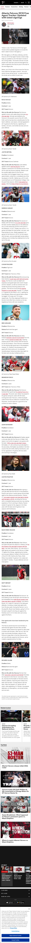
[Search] (26, 2)
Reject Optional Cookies (15, 935)
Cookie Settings (15, 931)
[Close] (29, 909)
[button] (7, 876)
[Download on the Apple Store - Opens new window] (10, 902)
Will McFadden (10, 23)
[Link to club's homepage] (3, 2)
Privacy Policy (13, 928)
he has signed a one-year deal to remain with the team (15, 546)
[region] (15, 925)
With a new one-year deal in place (16, 443)
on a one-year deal (20, 222)
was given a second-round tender (14, 675)
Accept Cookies (15, 940)
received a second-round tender (15, 337)
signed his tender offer (15, 339)
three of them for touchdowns (20, 184)
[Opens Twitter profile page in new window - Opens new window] (8, 26)
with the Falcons (15, 166)
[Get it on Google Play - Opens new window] (20, 903)
